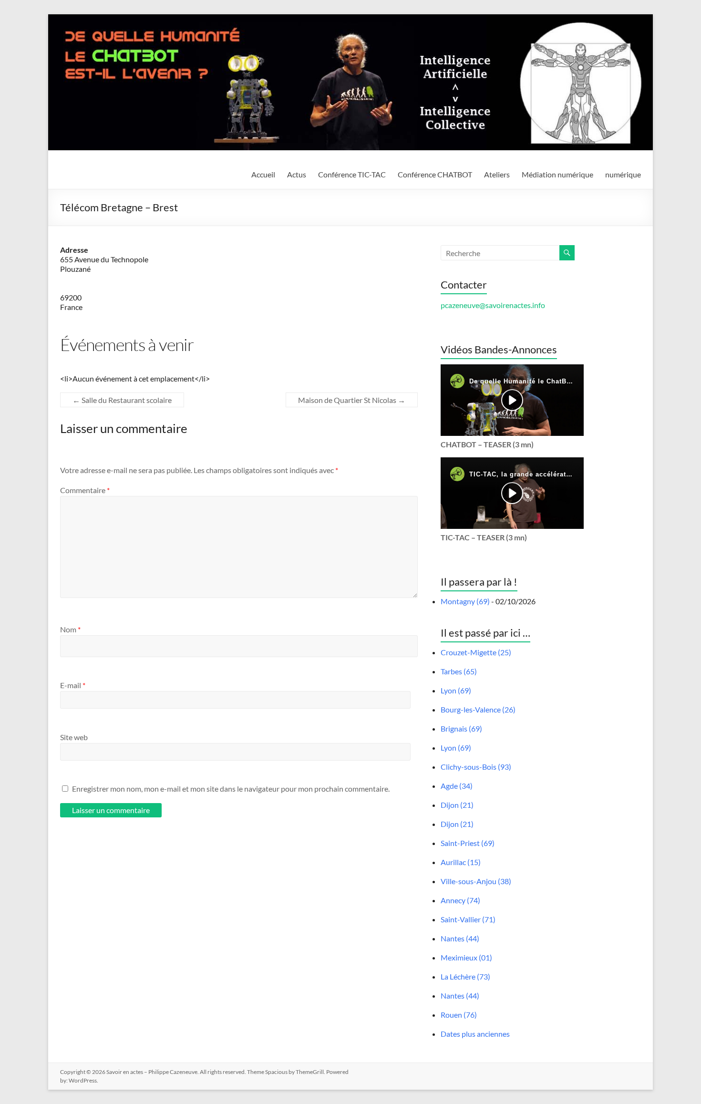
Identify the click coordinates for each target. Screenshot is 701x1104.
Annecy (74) (460, 900)
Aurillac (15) (461, 862)
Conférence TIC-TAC (352, 174)
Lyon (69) (456, 690)
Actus (296, 174)
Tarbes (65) (459, 671)
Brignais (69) (461, 728)
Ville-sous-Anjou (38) (476, 881)
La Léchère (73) (465, 976)
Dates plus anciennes (475, 1033)
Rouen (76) (459, 1014)
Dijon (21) (457, 804)
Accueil (263, 174)
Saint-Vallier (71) (468, 919)
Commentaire (85, 490)
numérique (623, 174)
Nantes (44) (460, 938)
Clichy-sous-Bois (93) (476, 766)
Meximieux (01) (466, 957)
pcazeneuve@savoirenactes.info (493, 305)
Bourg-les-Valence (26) (478, 709)
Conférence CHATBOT (435, 174)
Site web (74, 737)
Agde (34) (457, 785)
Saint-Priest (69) (468, 842)
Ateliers (497, 174)
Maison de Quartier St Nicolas (351, 399)
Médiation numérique (557, 174)
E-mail (72, 685)
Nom (70, 629)
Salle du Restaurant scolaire (122, 399)
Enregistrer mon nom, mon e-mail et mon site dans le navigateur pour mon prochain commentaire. (231, 788)
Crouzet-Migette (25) (476, 652)
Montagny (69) (465, 601)
